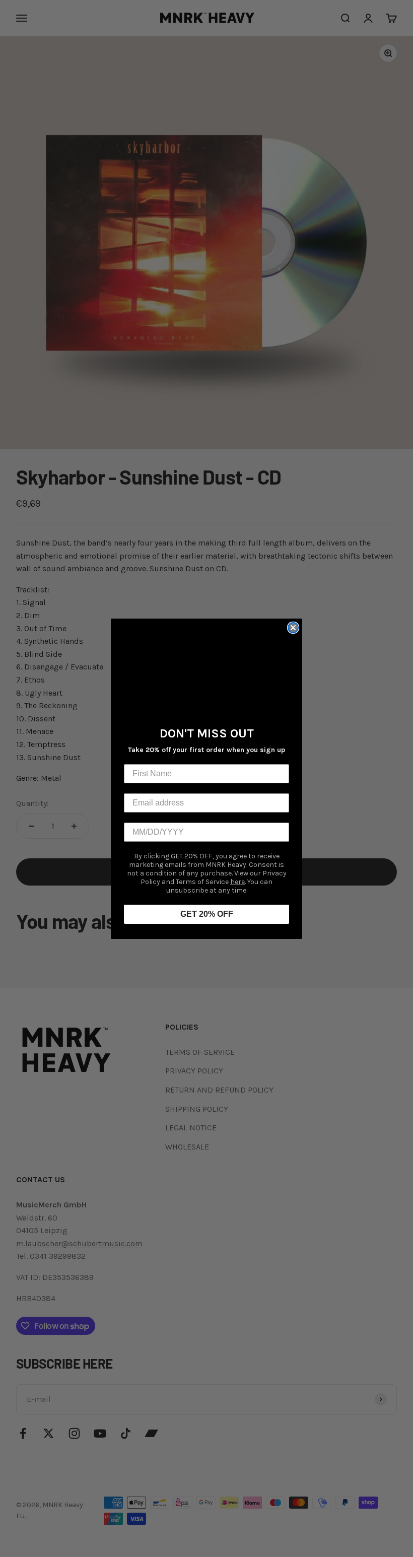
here (237, 881)
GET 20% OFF (206, 914)
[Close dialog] (293, 628)
